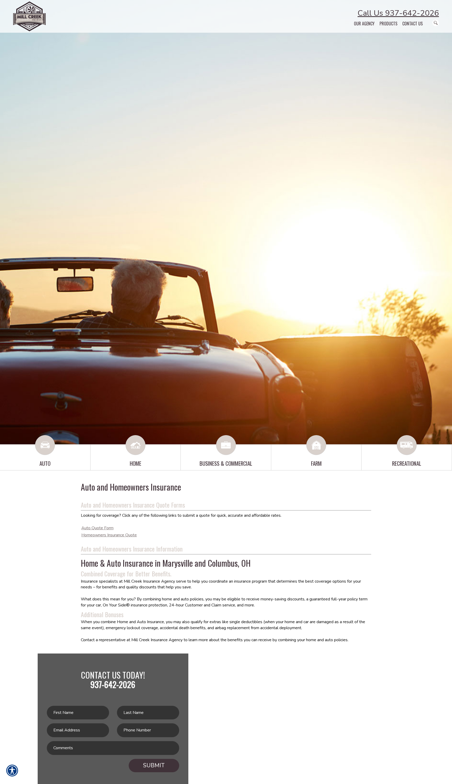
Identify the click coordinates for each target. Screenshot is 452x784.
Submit (154, 765)
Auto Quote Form (97, 528)
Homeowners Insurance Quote (109, 535)
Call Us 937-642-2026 (398, 13)
